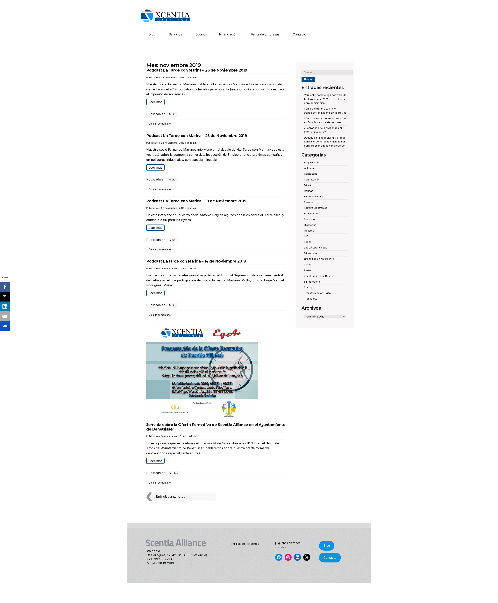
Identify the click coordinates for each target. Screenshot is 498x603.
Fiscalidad (310, 219)
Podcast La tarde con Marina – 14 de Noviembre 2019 (196, 261)
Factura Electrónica (315, 207)
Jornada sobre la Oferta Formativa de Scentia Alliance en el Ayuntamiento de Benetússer (216, 427)
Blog (152, 34)
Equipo (201, 34)
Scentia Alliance (176, 543)
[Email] (5, 316)
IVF (306, 236)
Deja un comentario (160, 123)
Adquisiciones (312, 162)
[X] (5, 297)
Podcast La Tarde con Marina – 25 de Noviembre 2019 (196, 136)
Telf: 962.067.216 (159, 559)
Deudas (308, 190)
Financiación (228, 34)
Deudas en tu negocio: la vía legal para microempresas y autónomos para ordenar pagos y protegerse (324, 141)
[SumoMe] (5, 326)
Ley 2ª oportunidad (315, 247)
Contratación (311, 179)
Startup (308, 287)
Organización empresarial (319, 258)
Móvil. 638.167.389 (160, 563)
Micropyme (310, 253)
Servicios (175, 34)
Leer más (155, 102)
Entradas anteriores (170, 496)
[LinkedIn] (5, 306)
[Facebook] (5, 287)
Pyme (307, 264)
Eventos (173, 473)
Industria (309, 230)
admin (192, 77)
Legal (307, 241)
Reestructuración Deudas (319, 276)
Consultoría (310, 173)
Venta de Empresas (265, 34)
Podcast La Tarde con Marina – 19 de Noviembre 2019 (196, 201)
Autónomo (310, 168)
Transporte (310, 298)
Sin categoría (312, 281)
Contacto (299, 34)
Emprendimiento (313, 196)
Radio (172, 114)
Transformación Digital (317, 293)
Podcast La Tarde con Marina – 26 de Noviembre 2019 (196, 70)
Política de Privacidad (245, 543)
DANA (307, 185)
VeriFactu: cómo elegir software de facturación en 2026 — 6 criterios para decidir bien (325, 99)
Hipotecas (310, 225)
